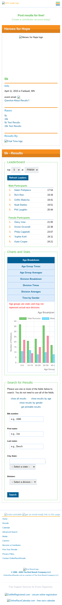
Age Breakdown (31, 260)
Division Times (31, 285)
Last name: (12, 441)
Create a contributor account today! (31, 19)
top (8, 170)
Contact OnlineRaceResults (14, 558)
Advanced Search (9, 532)
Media (4, 536)
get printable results (31, 407)
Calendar (6, 528)
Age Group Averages (31, 272)
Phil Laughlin (20, 210)
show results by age (41, 398)
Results (5, 523)
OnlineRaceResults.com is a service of (31, 575)
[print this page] (13, 514)
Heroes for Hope (17, 29)
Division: (11, 476)
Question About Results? (16, 100)
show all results (18, 398)
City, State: (12, 456)
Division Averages (31, 292)
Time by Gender (30, 298)
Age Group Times (31, 266)
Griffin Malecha (21, 200)
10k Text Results (12, 126)
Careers (5, 541)
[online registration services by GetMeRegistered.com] (31, 593)
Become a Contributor (11, 545)
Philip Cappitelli (22, 232)
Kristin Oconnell (22, 227)
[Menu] (58, 3)
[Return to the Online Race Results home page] (10, 3)
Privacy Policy (8, 554)
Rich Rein (19, 195)
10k (6, 119)
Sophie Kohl (20, 237)
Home (4, 519)
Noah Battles (20, 205)
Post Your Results (9, 549)
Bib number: (13, 413)
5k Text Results (12, 122)
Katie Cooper (20, 242)
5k (5, 116)
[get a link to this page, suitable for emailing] (41, 514)
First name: (12, 428)
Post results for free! (31, 15)
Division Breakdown (31, 279)
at (22, 170)
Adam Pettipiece (22, 190)
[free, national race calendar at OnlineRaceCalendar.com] (31, 601)
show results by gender (31, 403)
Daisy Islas (20, 222)
